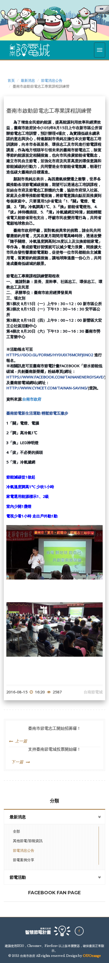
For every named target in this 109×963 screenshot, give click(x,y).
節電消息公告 (51, 80)
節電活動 (18, 877)
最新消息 (28, 80)
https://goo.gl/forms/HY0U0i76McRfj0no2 (49, 354)
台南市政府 (31, 399)
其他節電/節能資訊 (28, 840)
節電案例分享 (23, 860)
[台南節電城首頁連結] (30, 49)
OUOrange (92, 956)
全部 (16, 831)
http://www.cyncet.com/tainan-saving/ (47, 387)
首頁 (11, 80)
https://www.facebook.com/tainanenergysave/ (55, 376)
